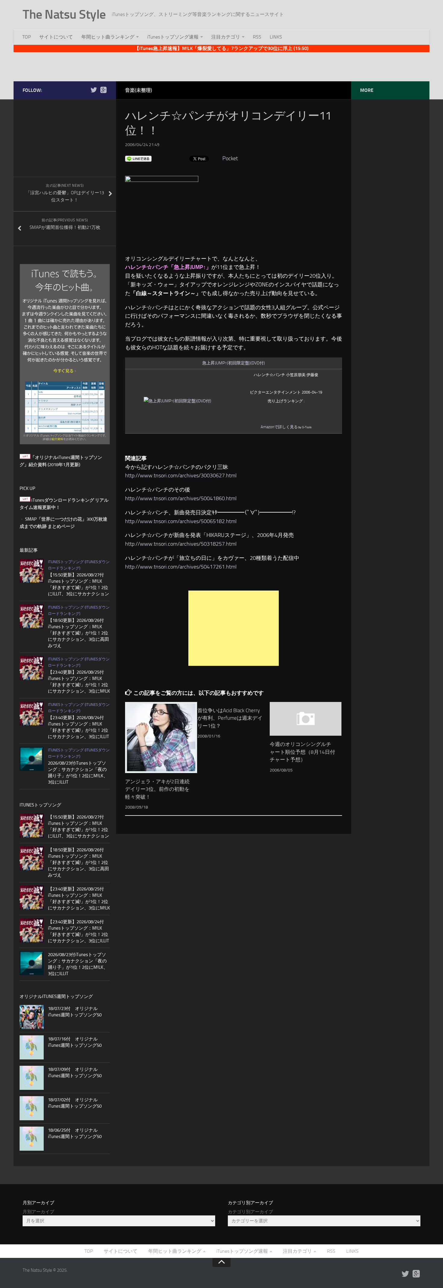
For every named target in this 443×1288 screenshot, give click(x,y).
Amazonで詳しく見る (279, 427)
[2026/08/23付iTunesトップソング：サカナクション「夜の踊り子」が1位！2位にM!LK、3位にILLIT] (32, 759)
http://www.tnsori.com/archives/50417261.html (181, 566)
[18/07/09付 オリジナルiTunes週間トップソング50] (32, 1078)
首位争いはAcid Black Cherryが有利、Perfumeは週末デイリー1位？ (229, 718)
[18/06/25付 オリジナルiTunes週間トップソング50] (32, 1139)
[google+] (103, 90)
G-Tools (307, 427)
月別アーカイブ (38, 1212)
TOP (26, 37)
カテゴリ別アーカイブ (250, 1212)
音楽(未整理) (138, 90)
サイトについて (56, 37)
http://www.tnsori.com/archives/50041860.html (181, 498)
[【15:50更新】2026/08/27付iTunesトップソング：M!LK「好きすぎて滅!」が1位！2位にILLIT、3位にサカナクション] (32, 571)
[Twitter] (93, 90)
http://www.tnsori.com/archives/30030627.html (181, 475)
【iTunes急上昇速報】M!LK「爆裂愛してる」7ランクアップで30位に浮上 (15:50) (221, 48)
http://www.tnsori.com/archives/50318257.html (181, 544)
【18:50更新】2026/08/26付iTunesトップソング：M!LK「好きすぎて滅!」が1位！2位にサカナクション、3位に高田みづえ (78, 633)
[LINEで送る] (138, 158)
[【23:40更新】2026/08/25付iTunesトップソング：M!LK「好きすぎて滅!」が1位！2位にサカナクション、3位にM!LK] (32, 668)
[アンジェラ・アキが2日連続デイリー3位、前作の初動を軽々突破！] (161, 737)
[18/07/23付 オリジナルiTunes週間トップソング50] (32, 1017)
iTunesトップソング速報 (173, 37)
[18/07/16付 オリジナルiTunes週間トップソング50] (32, 1047)
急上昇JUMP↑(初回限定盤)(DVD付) (233, 363)
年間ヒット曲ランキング (107, 37)
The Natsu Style (64, 14)
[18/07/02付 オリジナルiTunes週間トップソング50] (32, 1108)
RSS (257, 37)
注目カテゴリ (225, 37)
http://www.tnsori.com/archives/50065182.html (181, 521)
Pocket (230, 158)
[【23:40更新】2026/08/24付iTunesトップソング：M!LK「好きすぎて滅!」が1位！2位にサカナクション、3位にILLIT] (32, 713)
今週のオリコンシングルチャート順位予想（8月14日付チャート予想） (302, 752)
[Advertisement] (221, 65)
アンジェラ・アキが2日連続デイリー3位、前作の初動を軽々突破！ (157, 789)
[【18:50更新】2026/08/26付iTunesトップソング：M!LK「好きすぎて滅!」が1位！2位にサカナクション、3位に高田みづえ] (32, 616)
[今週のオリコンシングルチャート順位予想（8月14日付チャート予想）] (306, 719)
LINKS (276, 37)
